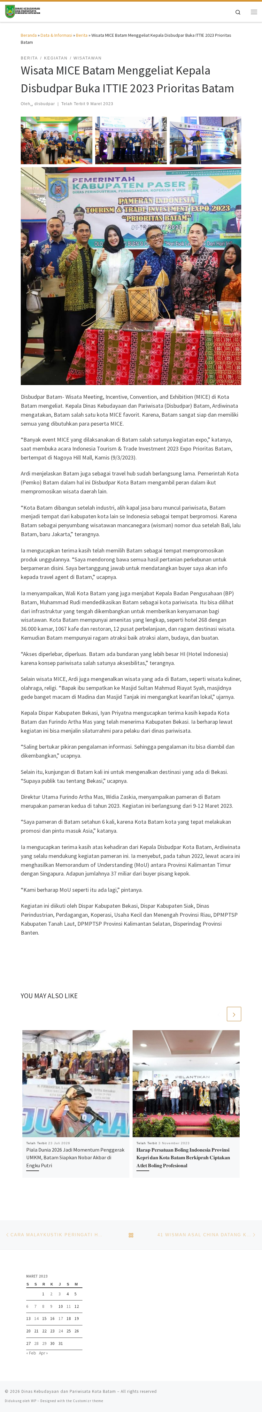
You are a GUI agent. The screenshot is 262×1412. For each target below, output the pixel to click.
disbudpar (45, 104)
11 (68, 1306)
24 (60, 1331)
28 (36, 1343)
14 (36, 1318)
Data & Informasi (56, 35)
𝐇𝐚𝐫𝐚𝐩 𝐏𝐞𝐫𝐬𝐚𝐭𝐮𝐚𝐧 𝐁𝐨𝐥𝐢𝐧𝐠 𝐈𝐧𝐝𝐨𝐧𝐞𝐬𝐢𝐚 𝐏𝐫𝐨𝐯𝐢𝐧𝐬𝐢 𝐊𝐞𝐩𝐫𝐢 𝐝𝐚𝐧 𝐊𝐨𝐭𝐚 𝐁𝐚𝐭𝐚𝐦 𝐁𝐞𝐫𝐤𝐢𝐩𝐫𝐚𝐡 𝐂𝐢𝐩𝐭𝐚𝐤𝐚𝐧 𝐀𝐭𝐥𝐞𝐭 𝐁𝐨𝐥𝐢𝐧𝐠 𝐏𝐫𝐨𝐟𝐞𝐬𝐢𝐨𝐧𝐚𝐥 (183, 1157)
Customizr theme (88, 1401)
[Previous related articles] (219, 1014)
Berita (82, 35)
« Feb (31, 1353)
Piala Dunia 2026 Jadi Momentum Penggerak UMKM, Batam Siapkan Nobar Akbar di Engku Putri (75, 1157)
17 (60, 1318)
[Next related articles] (234, 1014)
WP (33, 1401)
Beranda (29, 35)
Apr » (43, 1353)
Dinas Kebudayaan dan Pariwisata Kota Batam (68, 1391)
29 (44, 1343)
